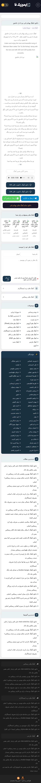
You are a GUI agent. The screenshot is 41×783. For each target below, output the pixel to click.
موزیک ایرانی (15, 312)
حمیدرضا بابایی (32, 435)
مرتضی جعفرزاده (31, 391)
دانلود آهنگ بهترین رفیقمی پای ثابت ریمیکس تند (21, 474)
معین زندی (16, 398)
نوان (35, 417)
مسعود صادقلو (32, 406)
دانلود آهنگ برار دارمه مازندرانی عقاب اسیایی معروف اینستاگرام (22, 496)
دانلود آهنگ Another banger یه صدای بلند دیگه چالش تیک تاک (22, 572)
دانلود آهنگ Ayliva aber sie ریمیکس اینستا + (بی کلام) (21, 729)
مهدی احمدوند (32, 402)
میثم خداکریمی (14, 420)
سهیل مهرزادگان (14, 424)
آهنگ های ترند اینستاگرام (26, 288)
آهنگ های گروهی (31, 323)
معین (17, 379)
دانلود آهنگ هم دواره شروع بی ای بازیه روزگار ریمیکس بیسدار (22, 588)
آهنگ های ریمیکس (28, 297)
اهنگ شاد (16, 320)
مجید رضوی (33, 368)
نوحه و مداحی (32, 312)
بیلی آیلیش (15, 402)
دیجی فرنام (33, 443)
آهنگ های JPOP (14, 338)
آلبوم (35, 345)
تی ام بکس (33, 424)
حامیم (35, 413)
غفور (17, 394)
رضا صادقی (15, 446)
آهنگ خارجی (33, 342)
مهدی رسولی (15, 387)
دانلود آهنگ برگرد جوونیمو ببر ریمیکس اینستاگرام (23, 725)
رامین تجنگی (15, 361)
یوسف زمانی (33, 432)
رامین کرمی (15, 439)
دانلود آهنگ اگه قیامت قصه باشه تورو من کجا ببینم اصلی (20, 540)
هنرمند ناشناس (32, 361)
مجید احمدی (15, 409)
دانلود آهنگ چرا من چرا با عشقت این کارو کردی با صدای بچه (21, 580)
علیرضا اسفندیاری (31, 376)
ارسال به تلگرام (28, 198)
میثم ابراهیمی (14, 435)
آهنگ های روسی (32, 331)
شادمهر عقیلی (32, 372)
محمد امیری (15, 432)
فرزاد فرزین (33, 450)
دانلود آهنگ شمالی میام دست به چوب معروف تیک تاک (20, 504)
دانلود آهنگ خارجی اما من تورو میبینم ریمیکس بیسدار (22, 488)
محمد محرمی (15, 413)
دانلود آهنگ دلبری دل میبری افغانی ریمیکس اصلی (21, 606)
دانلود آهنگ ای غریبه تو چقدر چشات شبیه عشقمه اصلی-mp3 (21, 516)
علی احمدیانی (32, 365)
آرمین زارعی (33, 420)
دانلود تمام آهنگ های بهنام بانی (20, 205)
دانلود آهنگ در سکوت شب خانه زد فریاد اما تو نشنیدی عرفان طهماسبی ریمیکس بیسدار (22, 548)
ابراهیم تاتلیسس (32, 398)
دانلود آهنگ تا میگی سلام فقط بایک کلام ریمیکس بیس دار (21, 532)
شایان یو (34, 439)
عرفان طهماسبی (14, 372)
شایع (17, 391)
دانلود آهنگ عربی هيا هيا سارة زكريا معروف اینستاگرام (23, 564)
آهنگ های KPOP (31, 338)
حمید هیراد (33, 379)
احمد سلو (16, 406)
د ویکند (34, 409)
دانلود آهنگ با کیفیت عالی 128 (19, 192)
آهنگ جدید (16, 342)
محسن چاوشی (14, 368)
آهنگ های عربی (32, 327)
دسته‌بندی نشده (32, 316)
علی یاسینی (33, 387)
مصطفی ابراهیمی (31, 446)
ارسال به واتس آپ (10, 198)
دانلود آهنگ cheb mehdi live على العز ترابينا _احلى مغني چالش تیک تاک (20, 468)
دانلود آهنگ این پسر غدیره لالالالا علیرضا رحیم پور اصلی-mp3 (21, 600)
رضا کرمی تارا (14, 443)
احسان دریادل (32, 428)
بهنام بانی (16, 428)
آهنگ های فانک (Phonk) (12, 323)
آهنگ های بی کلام (13, 334)
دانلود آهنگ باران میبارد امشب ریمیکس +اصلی (22, 594)
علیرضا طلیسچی (32, 383)
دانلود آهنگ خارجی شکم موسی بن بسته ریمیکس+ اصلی (20, 480)
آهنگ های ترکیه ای (31, 334)
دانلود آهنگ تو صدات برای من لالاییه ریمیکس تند (21, 510)
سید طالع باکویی (14, 376)
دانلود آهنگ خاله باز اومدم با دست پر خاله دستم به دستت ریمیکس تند (21, 556)
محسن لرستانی (14, 383)
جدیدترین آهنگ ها (13, 316)
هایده (17, 365)
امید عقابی (15, 417)
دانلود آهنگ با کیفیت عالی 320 (19, 185)
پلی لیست (34, 320)
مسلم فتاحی (33, 394)
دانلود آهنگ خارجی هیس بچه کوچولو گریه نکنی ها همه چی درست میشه (20, 769)
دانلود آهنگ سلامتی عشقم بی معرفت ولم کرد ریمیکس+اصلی (22, 524)
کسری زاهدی (15, 450)
